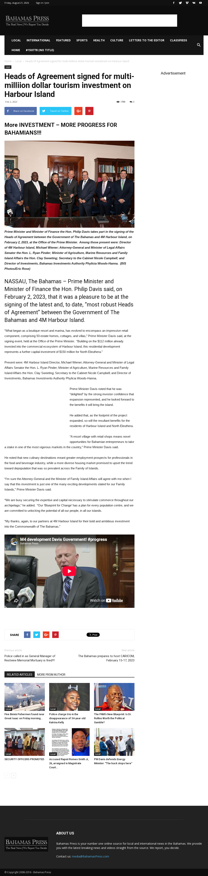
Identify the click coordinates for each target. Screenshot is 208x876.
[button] (199, 45)
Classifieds (178, 40)
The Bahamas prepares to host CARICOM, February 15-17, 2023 (106, 658)
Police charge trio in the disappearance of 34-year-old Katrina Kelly (67, 718)
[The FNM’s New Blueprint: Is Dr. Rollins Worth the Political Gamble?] (114, 697)
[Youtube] (200, 3)
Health (99, 40)
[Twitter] (180, 3)
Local (16, 40)
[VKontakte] (194, 3)
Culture (116, 40)
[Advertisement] (129, 20)
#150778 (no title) (40, 50)
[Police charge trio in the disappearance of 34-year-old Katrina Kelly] (69, 697)
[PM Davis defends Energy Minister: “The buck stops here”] (114, 742)
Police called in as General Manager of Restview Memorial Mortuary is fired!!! (29, 658)
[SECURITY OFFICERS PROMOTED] (24, 742)
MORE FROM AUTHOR (51, 674)
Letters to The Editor (146, 40)
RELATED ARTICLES (19, 674)
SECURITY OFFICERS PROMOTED (24, 759)
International (38, 40)
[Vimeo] (187, 3)
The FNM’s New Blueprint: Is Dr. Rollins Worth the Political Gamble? (113, 718)
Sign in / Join (42, 2)
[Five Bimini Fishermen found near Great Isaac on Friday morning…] (24, 697)
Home (16, 50)
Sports (82, 40)
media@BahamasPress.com (90, 856)
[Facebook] (174, 3)
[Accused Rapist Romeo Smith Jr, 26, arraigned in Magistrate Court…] (69, 742)
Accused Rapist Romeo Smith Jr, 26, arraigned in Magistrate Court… (69, 763)
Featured (63, 40)
